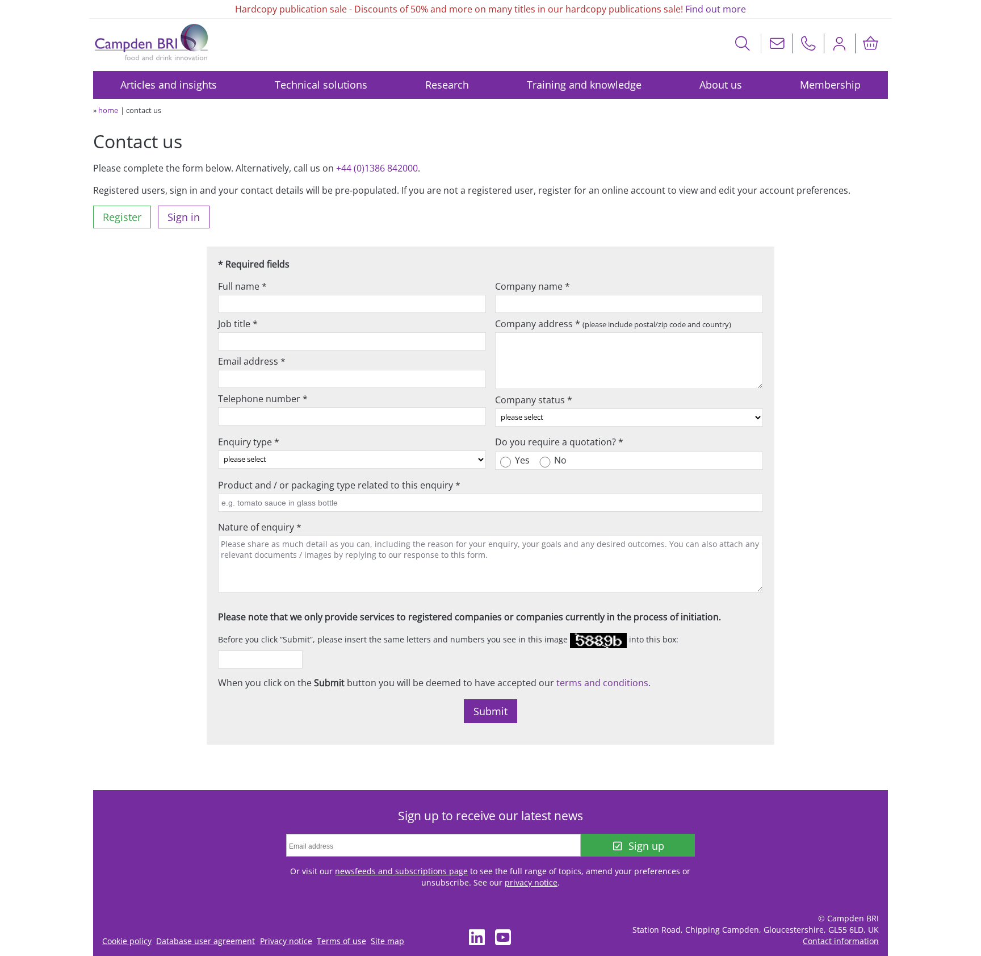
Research (447, 84)
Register (122, 217)
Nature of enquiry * (259, 527)
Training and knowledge (584, 84)
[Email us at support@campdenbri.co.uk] (777, 43)
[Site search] (742, 43)
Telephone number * (263, 399)
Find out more (715, 9)
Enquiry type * (248, 442)
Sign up (646, 846)
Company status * (533, 400)
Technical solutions (321, 84)
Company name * (532, 286)
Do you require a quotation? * (559, 442)
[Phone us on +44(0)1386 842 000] (808, 43)
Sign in (183, 217)
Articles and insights (168, 84)
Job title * (238, 324)
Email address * (252, 361)
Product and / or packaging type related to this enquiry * (339, 485)
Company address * (613, 324)
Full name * (242, 286)
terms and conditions (602, 683)
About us (720, 84)
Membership (830, 84)
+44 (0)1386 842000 (377, 168)
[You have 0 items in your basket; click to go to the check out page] (871, 43)
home (108, 110)
